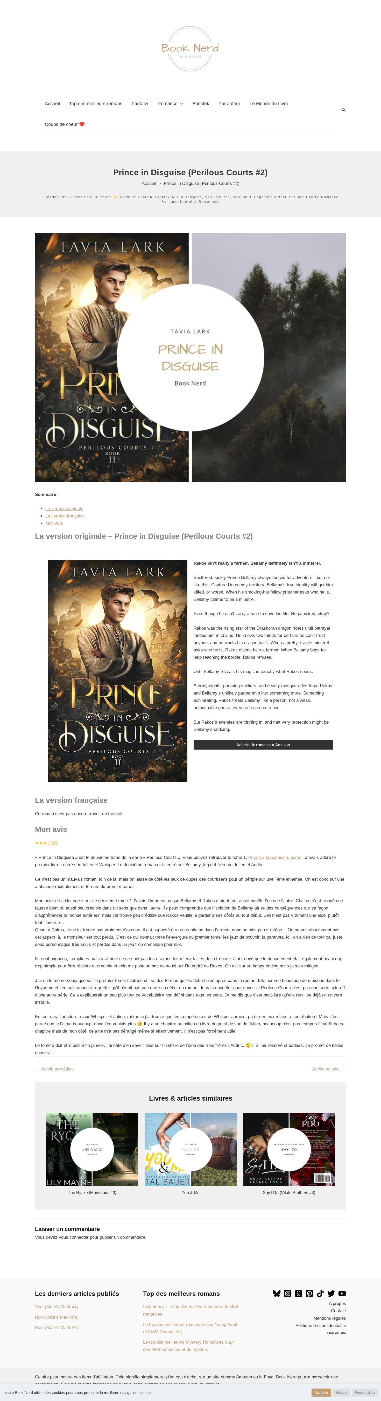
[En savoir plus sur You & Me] (191, 1149)
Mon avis (54, 523)
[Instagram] (288, 1293)
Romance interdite (178, 202)
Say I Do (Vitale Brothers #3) (289, 1192)
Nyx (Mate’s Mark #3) (56, 1317)
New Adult (241, 197)
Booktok (200, 103)
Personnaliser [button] (365, 1393)
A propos (337, 1303)
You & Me (191, 1192)
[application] (180, 103)
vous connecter (74, 1237)
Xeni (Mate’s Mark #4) (56, 1306)
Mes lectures (217, 197)
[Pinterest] (309, 1293)
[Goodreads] (298, 1293)
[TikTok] (320, 1293)
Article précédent (55, 1069)
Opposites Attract (270, 197)
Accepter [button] (321, 1393)
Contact (338, 1310)
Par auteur (229, 103)
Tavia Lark (83, 197)
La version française (65, 516)
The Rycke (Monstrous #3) (92, 1192)
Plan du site (336, 1333)
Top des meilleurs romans (95, 103)
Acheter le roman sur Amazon (263, 745)
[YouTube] (342, 1293)
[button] (343, 110)
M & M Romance (187, 197)
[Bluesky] (277, 1293)
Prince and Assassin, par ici (275, 857)
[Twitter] (331, 1293)
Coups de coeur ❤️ (65, 124)
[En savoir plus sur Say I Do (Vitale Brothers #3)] (289, 1149)
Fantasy (140, 103)
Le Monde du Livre (269, 103)
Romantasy (209, 202)
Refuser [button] (341, 1393)
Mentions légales (329, 1318)
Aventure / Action (136, 197)
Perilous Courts (304, 197)
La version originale (64, 508)
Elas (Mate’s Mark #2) (56, 1327)
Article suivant (328, 1069)
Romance (168, 103)
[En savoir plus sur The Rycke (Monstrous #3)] (92, 1149)
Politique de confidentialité (320, 1325)
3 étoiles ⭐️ (106, 197)
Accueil (52, 103)
